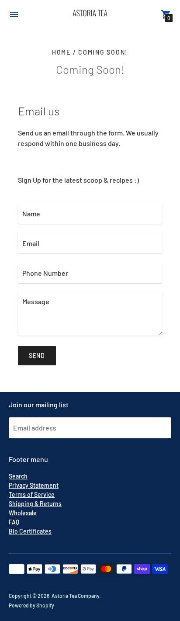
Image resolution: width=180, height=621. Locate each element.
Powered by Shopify (31, 605)
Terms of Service (32, 494)
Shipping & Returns (35, 503)
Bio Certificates (30, 531)
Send (37, 355)
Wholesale (23, 513)
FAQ (14, 522)
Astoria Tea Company (76, 596)
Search (18, 476)
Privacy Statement (34, 485)
